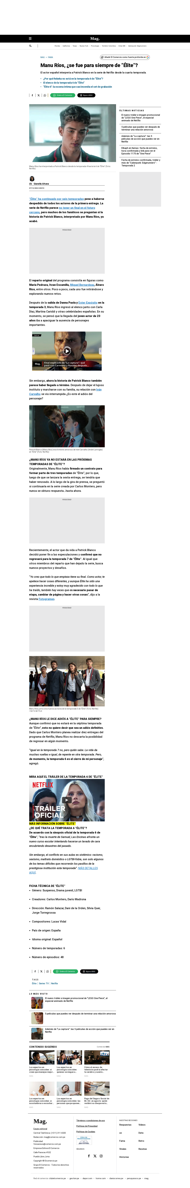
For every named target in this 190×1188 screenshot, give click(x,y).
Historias (124, 1157)
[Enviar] (30, 46)
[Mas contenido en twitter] (95, 1156)
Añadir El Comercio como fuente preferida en (125, 57)
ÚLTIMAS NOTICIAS (131, 110)
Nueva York (84, 46)
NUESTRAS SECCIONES (128, 1120)
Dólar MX (122, 46)
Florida (57, 46)
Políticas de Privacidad (87, 1126)
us (120, 1133)
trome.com (101, 1178)
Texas (75, 46)
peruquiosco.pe (134, 1178)
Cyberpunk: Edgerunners (137, 46)
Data (141, 1133)
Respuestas (125, 1124)
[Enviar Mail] (31, 184)
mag (146, 1178)
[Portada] (40, 1126)
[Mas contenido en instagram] (101, 1156)
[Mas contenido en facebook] (89, 1156)
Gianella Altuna (41, 183)
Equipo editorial (40, 1129)
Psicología (95, 46)
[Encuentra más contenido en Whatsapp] (45, 95)
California (66, 46)
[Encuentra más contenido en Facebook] (32, 95)
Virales (122, 1149)
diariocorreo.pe (116, 1178)
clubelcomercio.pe (57, 1178)
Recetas (143, 1149)
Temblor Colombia (109, 46)
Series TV (44, 983)
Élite (34, 983)
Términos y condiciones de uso (90, 1120)
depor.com (87, 1178)
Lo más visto (38, 994)
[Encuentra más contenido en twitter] (38, 95)
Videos (142, 1124)
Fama (122, 1141)
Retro (141, 1141)
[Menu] (31, 39)
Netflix (54, 983)
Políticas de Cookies (85, 1132)
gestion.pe (74, 1178)
